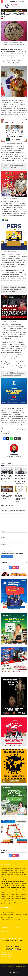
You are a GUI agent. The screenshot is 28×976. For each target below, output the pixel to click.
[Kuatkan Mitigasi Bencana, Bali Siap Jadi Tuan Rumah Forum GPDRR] (7, 489)
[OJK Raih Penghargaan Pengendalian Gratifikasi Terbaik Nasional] (21, 489)
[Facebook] (4, 438)
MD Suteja (5, 18)
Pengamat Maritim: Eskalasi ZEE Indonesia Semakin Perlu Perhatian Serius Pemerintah (20, 478)
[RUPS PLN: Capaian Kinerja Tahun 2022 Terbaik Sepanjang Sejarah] (7, 470)
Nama (3, 531)
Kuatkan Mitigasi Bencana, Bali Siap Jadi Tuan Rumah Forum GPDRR (6, 496)
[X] (7, 438)
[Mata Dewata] (14, 6)
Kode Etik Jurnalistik (6, 956)
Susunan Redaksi (5, 931)
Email (3, 537)
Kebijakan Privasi (5, 958)
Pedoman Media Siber (6, 954)
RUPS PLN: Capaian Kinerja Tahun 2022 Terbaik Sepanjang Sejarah (6, 478)
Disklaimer (3, 960)
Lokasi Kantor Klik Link (6, 923)
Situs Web (3, 544)
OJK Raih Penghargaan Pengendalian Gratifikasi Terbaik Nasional (20, 496)
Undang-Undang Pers (6, 952)
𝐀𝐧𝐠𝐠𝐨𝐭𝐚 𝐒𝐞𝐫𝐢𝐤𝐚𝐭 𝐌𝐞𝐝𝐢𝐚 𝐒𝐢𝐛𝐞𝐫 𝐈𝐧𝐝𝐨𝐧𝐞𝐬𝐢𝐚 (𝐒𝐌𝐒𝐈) (11, 938)
